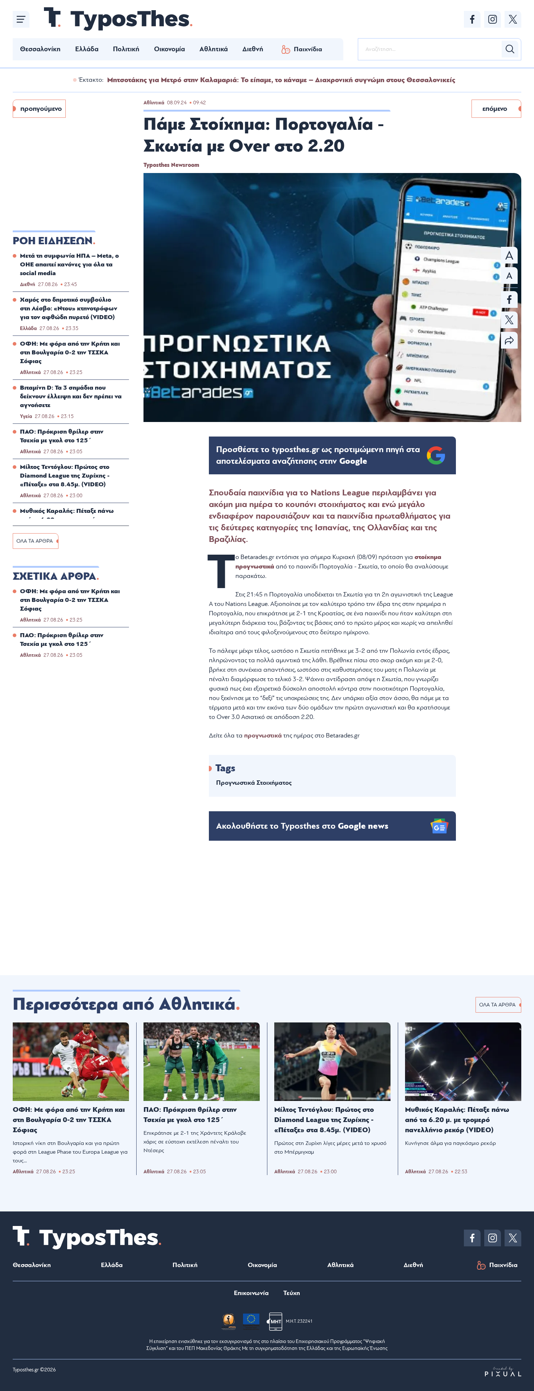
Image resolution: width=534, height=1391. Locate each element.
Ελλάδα (86, 49)
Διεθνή (252, 49)
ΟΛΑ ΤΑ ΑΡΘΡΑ (34, 541)
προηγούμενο (41, 109)
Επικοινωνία (251, 1293)
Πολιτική (126, 49)
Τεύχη (291, 1293)
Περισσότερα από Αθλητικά (124, 1004)
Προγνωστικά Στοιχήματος (254, 782)
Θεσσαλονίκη (40, 49)
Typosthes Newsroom (171, 165)
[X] (513, 19)
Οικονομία (169, 49)
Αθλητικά (213, 49)
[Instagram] (492, 19)
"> (318, 455)
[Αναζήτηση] (510, 49)
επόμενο (494, 109)
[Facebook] (472, 19)
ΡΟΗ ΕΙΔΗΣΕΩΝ (53, 241)
